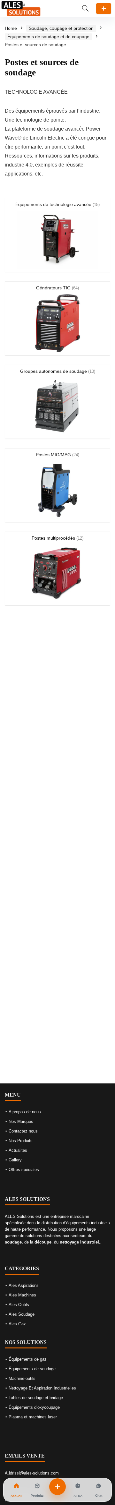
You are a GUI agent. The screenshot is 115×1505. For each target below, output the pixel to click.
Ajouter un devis (103, 8)
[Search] (85, 8)
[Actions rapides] (57, 1486)
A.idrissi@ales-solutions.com (32, 1473)
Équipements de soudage (32, 1368)
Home (11, 28)
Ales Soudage (21, 1314)
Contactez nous (23, 1131)
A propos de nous (25, 1111)
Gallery (15, 1160)
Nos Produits (21, 1140)
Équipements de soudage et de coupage (48, 36)
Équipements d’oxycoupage (34, 1407)
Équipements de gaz (28, 1359)
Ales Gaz (17, 1323)
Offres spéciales (24, 1169)
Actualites (18, 1150)
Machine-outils (22, 1378)
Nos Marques (21, 1121)
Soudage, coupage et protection (61, 28)
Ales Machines (22, 1295)
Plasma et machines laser (33, 1417)
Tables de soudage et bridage (36, 1397)
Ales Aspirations (24, 1285)
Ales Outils (19, 1304)
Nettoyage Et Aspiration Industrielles (42, 1388)
